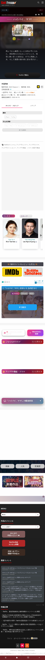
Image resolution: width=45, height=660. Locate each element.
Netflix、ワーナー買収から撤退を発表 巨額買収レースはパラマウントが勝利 (22, 625)
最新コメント (6, 560)
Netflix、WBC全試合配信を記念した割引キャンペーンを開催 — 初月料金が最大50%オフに (22, 631)
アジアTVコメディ (22, 145)
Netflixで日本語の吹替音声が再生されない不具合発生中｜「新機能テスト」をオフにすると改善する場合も (21, 616)
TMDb (19, 650)
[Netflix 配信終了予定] (34, 481)
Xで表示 (22, 307)
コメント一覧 (40, 605)
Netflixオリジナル (10, 145)
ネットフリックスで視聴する (22, 75)
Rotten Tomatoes (30, 650)
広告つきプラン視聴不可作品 (13, 552)
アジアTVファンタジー (9, 148)
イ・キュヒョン (20, 126)
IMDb (22, 650)
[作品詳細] (12, 106)
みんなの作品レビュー (13, 534)
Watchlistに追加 (35, 333)
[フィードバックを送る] (36, 14)
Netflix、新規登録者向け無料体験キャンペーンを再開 (21, 611)
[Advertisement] (22, 181)
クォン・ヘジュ (10, 117)
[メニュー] (42, 3)
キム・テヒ (9, 126)
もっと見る (36, 341)
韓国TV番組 (36, 148)
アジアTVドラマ (34, 145)
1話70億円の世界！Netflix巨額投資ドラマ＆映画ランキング (23, 620)
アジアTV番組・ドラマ (24, 148)
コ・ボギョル (32, 126)
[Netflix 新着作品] (12, 481)
